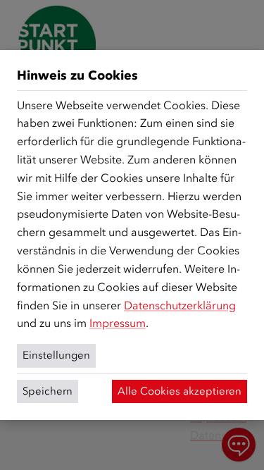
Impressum (117, 323)
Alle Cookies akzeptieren (179, 391)
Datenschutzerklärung (180, 305)
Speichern (48, 391)
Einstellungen (56, 355)
